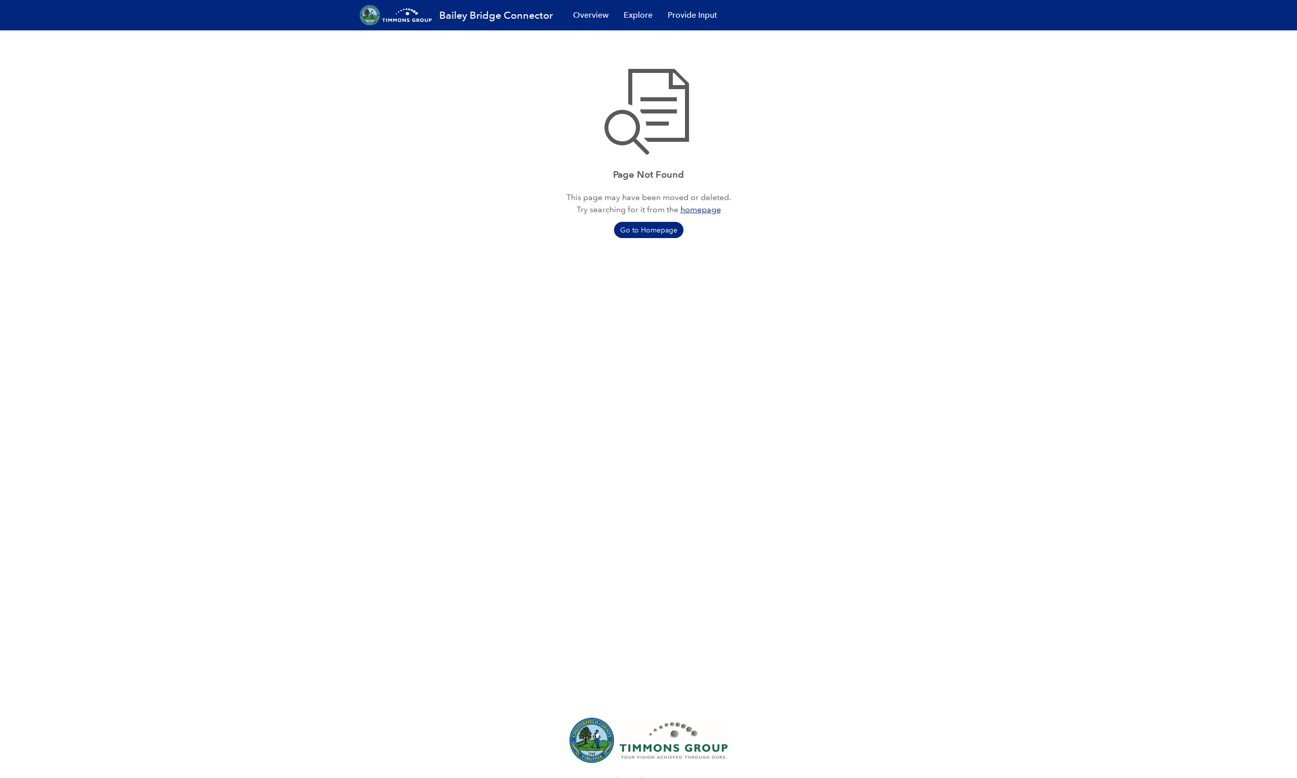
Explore (638, 15)
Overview (590, 15)
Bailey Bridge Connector (496, 15)
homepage (700, 209)
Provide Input (692, 15)
